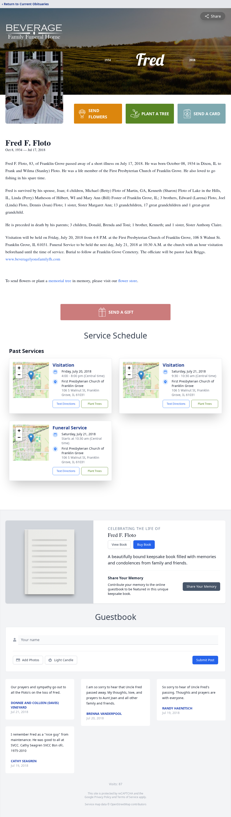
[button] (31, 375)
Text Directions (66, 404)
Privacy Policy (102, 797)
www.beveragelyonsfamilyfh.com (32, 259)
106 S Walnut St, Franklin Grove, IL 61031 (80, 392)
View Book (119, 544)
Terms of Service (127, 797)
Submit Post (205, 660)
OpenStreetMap (120, 804)
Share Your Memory (201, 586)
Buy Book (144, 544)
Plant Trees (95, 404)
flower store (127, 280)
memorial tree (60, 280)
